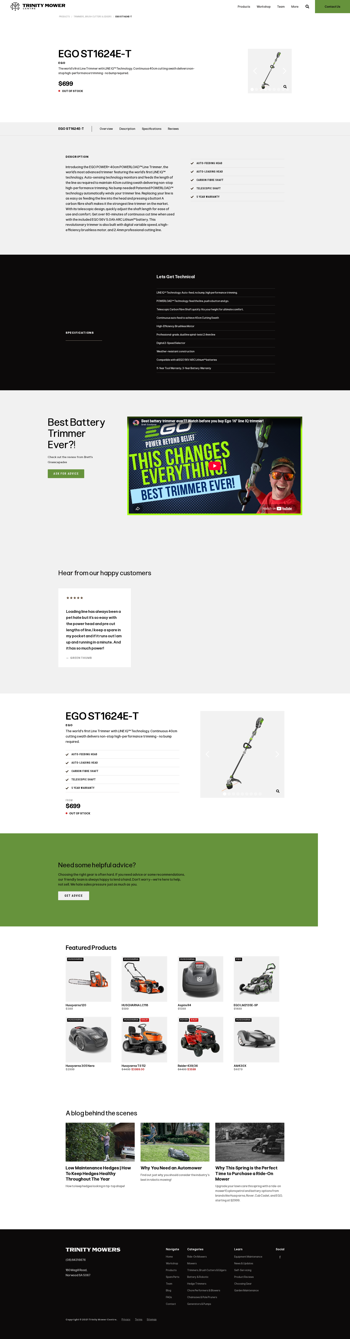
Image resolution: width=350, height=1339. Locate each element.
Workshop (264, 6)
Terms (138, 1319)
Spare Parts (172, 1277)
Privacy (126, 1319)
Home (169, 1256)
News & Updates (243, 1263)
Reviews (173, 129)
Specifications (151, 129)
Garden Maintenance (246, 1290)
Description (127, 129)
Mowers (192, 1263)
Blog (168, 1290)
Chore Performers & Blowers (203, 1290)
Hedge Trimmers (196, 1283)
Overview (106, 129)
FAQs (169, 1297)
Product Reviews (244, 1277)
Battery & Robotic (198, 1277)
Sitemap (152, 1319)
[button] (255, 71)
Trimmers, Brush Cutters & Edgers (93, 16)
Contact (171, 1304)
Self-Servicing (242, 1270)
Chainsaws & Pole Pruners (202, 1297)
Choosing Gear (243, 1283)
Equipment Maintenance (248, 1256)
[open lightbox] (285, 89)
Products (244, 6)
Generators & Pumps (199, 1304)
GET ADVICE (74, 895)
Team (281, 6)
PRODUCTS (64, 16)
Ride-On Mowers (197, 1256)
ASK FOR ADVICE (66, 473)
